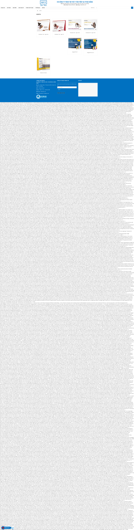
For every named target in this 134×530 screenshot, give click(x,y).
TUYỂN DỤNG (37, 7)
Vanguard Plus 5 (75, 51)
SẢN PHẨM (14, 7)
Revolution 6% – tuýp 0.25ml (75, 32)
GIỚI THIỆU (9, 7)
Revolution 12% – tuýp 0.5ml (43, 34)
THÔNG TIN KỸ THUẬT (29, 7)
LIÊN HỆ (43, 7)
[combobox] (93, 7)
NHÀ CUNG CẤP (21, 7)
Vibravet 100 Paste (43, 72)
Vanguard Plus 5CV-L (90, 52)
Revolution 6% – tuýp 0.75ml (90, 32)
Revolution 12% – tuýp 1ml (59, 34)
